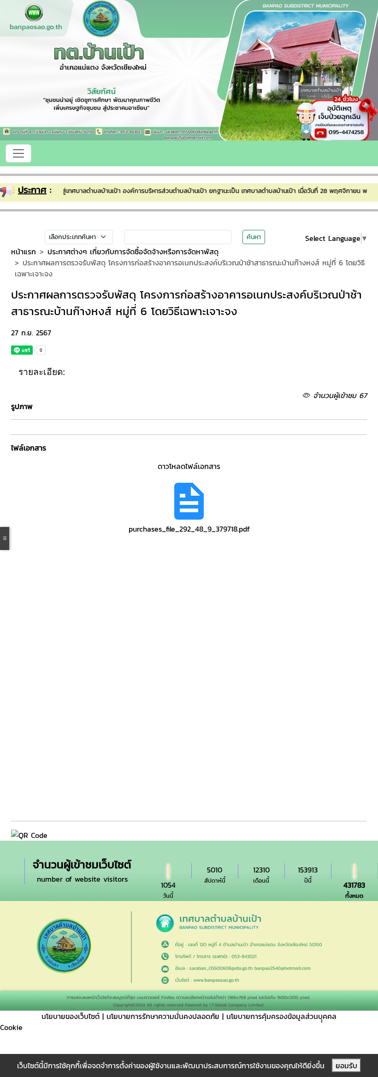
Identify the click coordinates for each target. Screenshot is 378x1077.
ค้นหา (254, 237)
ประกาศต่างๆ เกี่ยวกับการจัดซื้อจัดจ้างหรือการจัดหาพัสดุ (133, 251)
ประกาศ (32, 189)
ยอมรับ (346, 1065)
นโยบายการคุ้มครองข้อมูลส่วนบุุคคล (281, 1016)
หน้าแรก (23, 251)
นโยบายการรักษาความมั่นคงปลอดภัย (162, 1016)
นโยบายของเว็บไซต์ (70, 1016)
